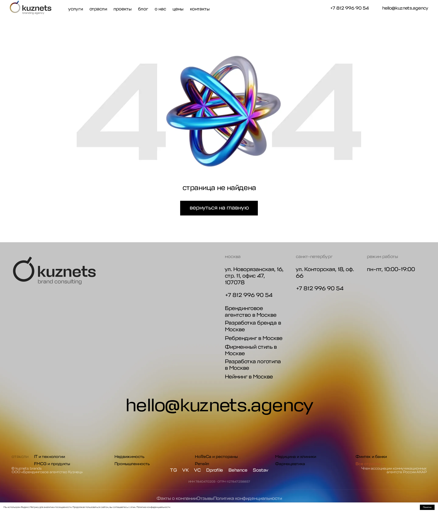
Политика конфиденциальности (247, 498)
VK (185, 470)
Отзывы (204, 498)
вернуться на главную (219, 207)
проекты (122, 9)
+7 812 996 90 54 (349, 8)
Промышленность (132, 463)
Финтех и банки (371, 456)
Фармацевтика (290, 463)
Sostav (260, 470)
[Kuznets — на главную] (30, 8)
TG (173, 470)
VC (197, 470)
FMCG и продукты (52, 463)
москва (232, 256)
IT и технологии (49, 456)
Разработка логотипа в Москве (253, 364)
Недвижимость (129, 456)
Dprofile (214, 470)
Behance (237, 470)
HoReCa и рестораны (216, 456)
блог (143, 9)
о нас (160, 9)
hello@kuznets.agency (405, 8)
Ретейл (202, 463)
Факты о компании (176, 498)
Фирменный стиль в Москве (250, 350)
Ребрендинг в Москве (253, 338)
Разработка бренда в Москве (253, 326)
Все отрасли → (370, 463)
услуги (75, 9)
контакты (199, 9)
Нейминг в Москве (249, 376)
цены (177, 9)
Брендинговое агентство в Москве (250, 311)
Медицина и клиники (295, 456)
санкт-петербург (314, 256)
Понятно (427, 507)
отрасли (98, 9)
